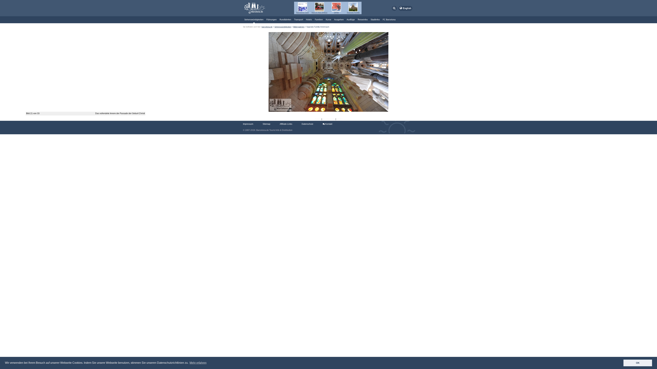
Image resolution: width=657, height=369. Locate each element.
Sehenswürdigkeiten (253, 19)
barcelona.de (267, 27)
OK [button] (638, 362)
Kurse (328, 19)
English (407, 8)
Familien (319, 19)
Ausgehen (339, 19)
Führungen (271, 19)
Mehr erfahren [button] (198, 362)
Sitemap (266, 124)
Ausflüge (351, 19)
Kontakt (328, 124)
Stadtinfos (375, 19)
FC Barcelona (389, 19)
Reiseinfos (363, 19)
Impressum (248, 124)
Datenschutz (307, 124)
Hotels (309, 19)
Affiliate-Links (286, 124)
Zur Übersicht (329, 119)
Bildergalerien (298, 27)
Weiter (340, 119)
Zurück (318, 119)
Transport (298, 19)
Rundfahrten (285, 19)
